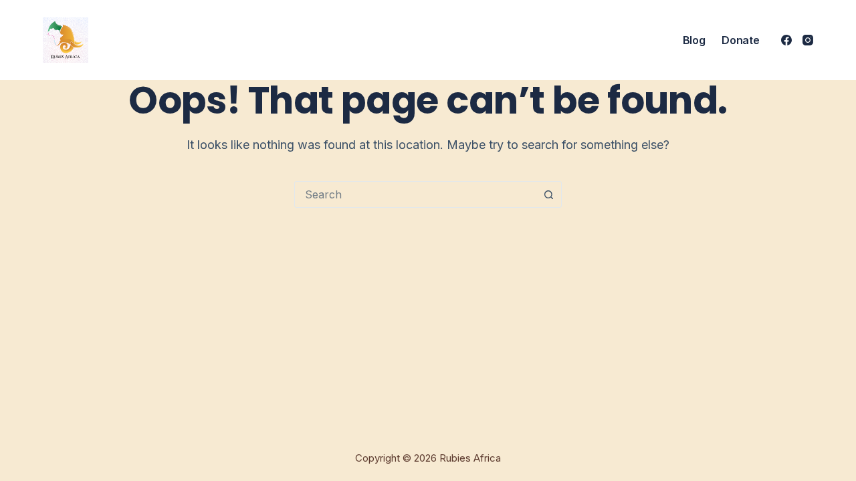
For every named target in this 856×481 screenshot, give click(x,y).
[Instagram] (807, 40)
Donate (740, 40)
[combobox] (415, 194)
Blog (694, 40)
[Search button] (548, 194)
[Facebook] (786, 40)
